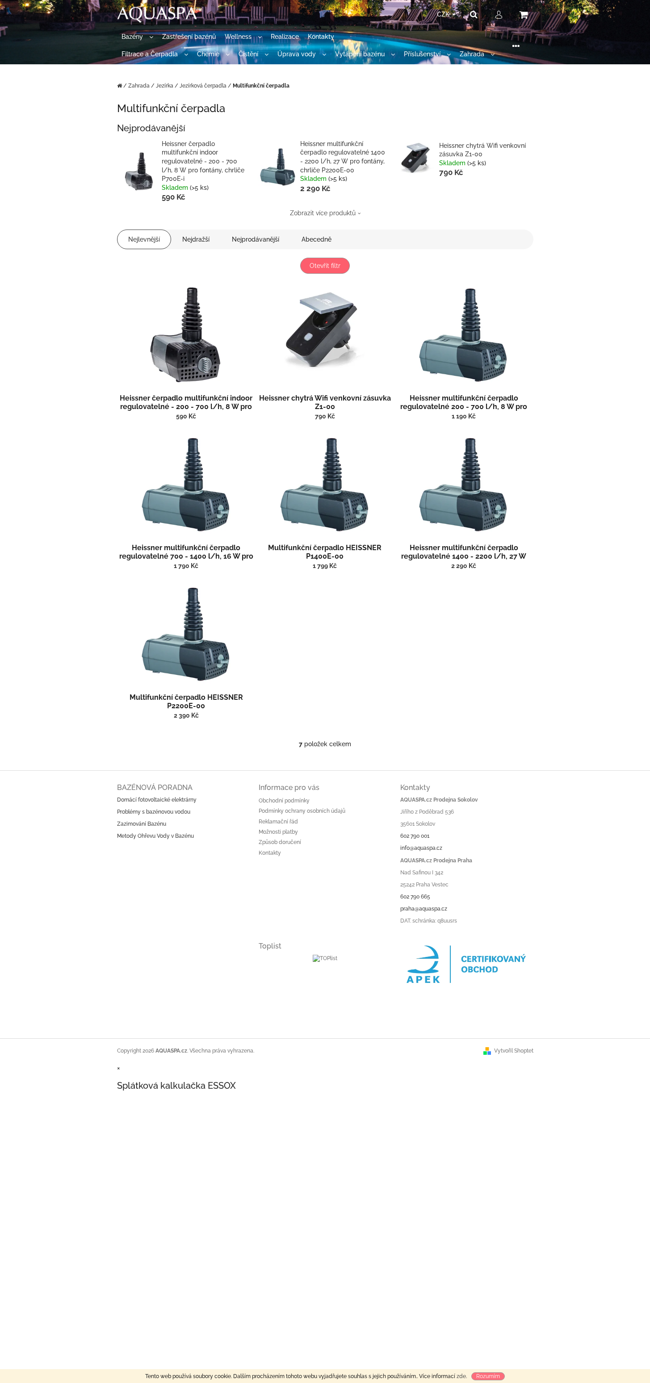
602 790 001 (414, 836)
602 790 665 (415, 897)
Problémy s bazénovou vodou (153, 812)
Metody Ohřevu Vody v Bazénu (155, 836)
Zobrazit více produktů (323, 213)
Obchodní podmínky (284, 801)
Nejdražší (196, 239)
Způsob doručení (280, 842)
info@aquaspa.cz (421, 848)
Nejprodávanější (255, 239)
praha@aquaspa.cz (423, 909)
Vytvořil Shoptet (513, 1051)
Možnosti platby (278, 832)
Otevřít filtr (325, 265)
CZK (444, 14)
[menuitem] (137, 37)
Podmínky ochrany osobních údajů (302, 811)
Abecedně (316, 239)
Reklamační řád (278, 822)
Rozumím (488, 1376)
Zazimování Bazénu (141, 824)
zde (461, 1376)
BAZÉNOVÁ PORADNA (155, 787)
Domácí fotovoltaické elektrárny (157, 800)
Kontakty (270, 853)
